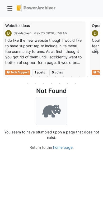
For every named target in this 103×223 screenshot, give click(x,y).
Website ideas (17, 25)
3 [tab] (23, 76)
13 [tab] (27, 83)
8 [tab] (63, 76)
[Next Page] (96, 50)
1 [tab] (8, 76)
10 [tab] (79, 76)
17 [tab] (59, 83)
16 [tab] (51, 83)
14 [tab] (35, 83)
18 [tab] (67, 83)
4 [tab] (31, 76)
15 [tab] (43, 83)
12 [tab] (95, 76)
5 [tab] (39, 76)
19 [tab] (75, 83)
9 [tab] (71, 76)
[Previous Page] (7, 50)
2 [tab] (15, 76)
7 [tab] (55, 76)
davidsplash (22, 33)
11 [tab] (87, 76)
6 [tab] (47, 76)
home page (63, 147)
